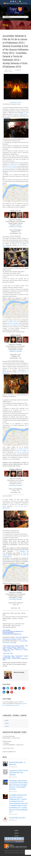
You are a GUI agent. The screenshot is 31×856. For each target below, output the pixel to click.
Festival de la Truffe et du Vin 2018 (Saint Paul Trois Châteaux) (18, 773)
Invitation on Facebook (15, 351)
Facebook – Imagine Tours (13, 648)
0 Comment (18, 70)
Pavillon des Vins (14, 164)
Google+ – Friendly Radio (13, 658)
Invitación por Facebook (15, 485)
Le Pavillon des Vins (13, 321)
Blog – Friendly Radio (17, 656)
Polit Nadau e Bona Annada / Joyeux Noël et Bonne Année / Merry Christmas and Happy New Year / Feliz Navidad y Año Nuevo (18, 785)
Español (7, 723)
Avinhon (8, 508)
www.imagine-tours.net (7, 630)
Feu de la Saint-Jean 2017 (17, 818)
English (6, 720)
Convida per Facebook (15, 599)
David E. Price (8, 71)
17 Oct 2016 (7, 70)
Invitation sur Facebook (15, 226)
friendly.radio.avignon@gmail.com (12, 634)
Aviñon (7, 373)
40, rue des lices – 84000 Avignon (19, 114)
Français (7, 726)
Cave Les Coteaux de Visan (10, 167)
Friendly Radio (7, 656)
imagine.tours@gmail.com (16, 631)
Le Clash (26, 112)
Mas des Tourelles (11, 166)
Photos (20, 102)
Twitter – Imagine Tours (16, 649)
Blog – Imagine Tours (8, 645)
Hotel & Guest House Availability (15, 646)
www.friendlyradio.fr (8, 632)
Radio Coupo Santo (8, 653)
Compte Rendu (13, 102)
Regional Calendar (19, 645)
